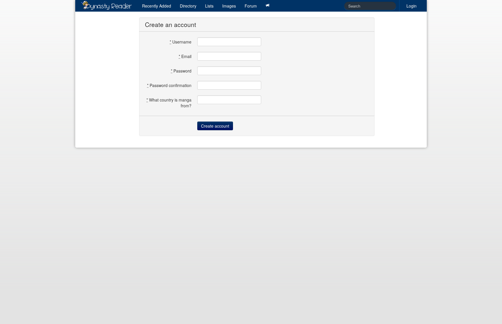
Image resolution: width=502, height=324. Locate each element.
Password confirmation (169, 85)
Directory (188, 6)
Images (229, 6)
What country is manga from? (168, 102)
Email (185, 56)
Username (180, 42)
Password (181, 71)
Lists (209, 6)
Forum (251, 6)
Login (411, 6)
